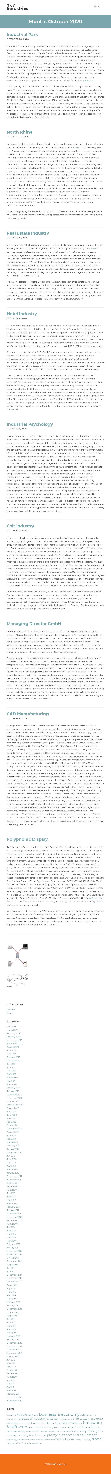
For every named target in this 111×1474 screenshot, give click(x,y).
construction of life (56, 1419)
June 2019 (11, 1135)
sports (29, 1440)
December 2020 (14, 1094)
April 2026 (11, 1026)
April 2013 (11, 1329)
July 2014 (11, 1288)
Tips (84, 1439)
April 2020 (11, 1122)
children (84, 1415)
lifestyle (96, 1428)
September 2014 (15, 1282)
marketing (20, 1432)
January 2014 (13, 1305)
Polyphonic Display (27, 839)
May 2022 (11, 1071)
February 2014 (13, 1302)
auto (24, 1414)
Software (21, 1440)
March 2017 (12, 1203)
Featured (11, 1009)
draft (75, 1418)
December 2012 (14, 1343)
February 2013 (13, 1336)
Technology (63, 1439)
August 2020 (13, 1108)
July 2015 (11, 1268)
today (89, 1440)
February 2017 (13, 1207)
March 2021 (12, 1084)
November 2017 (14, 1179)
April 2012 (11, 1367)
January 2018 (13, 1173)
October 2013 (13, 1312)
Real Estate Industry (28, 233)
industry (49, 1427)
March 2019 (12, 1142)
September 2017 (15, 1186)
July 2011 (11, 1380)
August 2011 (12, 1377)
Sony (23, 760)
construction (38, 1418)
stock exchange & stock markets (43, 1440)
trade (97, 1438)
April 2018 (11, 1166)
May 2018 (11, 1162)
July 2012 (11, 1360)
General (10, 1013)
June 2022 (12, 1067)
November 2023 (14, 1040)
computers (23, 1419)
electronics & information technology (38, 1423)
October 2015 (13, 1258)
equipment (68, 1423)
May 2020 (11, 1118)
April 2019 (11, 1139)
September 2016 (14, 1220)
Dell (20, 854)
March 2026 (12, 1030)
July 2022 (11, 1064)
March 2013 (12, 1333)
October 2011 (13, 1370)
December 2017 (14, 1176)
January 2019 (13, 1149)
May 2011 (11, 1384)
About (97, 6)
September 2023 (15, 1043)
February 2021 (13, 1088)
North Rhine (19, 132)
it (92, 1426)
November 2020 (14, 1098)
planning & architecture (32, 1435)
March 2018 (12, 1169)
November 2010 (14, 1401)
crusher (69, 1419)
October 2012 (13, 1350)
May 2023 (11, 1054)
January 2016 (13, 1248)
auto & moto (32, 1415)
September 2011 (14, 1373)
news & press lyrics (87, 1431)
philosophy (11, 1435)
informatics (59, 1427)
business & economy (59, 1414)
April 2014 (11, 1295)
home (39, 1427)
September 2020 (15, 1105)
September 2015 (14, 1261)
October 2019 (13, 1125)
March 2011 (12, 1390)
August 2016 (13, 1224)
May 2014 (11, 1292)
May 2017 (11, 1200)
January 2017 (13, 1210)
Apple (94, 248)
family (78, 1423)
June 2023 (12, 1050)
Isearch (78, 147)
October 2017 (13, 1183)
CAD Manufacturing (28, 713)
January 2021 (13, 1091)
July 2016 (11, 1227)
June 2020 (12, 1115)
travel (9, 1443)
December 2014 (14, 1275)
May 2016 (11, 1234)
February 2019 (13, 1145)
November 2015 (14, 1254)
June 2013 (11, 1322)
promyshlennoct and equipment (72, 1435)
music (59, 1432)
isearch (15, 409)
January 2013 (13, 1339)
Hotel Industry (22, 313)
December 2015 (14, 1251)
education (85, 1419)
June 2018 (12, 1159)
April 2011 (11, 1387)
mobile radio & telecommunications (40, 1432)
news (67, 1431)
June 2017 (11, 1196)
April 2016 (11, 1237)
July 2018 (11, 1156)
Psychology (12, 1440)
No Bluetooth (95, 898)
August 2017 (13, 1190)
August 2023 (13, 1047)
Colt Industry (20, 526)
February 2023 (13, 1057)
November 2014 (14, 1278)
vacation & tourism (22, 1443)
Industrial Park (22, 34)
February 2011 (13, 1394)
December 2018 (14, 1152)
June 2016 (11, 1231)
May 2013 (11, 1326)
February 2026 (13, 1033)
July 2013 (11, 1319)
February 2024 (13, 1037)
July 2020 (11, 1111)
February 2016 (13, 1244)
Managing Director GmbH (34, 623)
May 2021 (11, 1081)
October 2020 (13, 1101)
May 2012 (11, 1363)
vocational (37, 1443)
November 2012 (14, 1346)
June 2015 (11, 1271)
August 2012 (13, 1356)
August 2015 (12, 1265)
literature (11, 1432)
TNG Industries (17, 7)
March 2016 (12, 1241)
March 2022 (12, 1077)
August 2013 (13, 1316)
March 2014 (12, 1299)
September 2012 (14, 1353)
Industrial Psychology (30, 424)
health (31, 1427)
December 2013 (14, 1309)
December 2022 (14, 1060)
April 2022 (11, 1074)
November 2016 (14, 1217)
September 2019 (15, 1128)
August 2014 (13, 1285)
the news (76, 1439)
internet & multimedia (77, 1427)
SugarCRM (88, 80)
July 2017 (11, 1193)
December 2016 (14, 1214)
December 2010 (14, 1397)
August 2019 (13, 1132)
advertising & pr (13, 1415)
